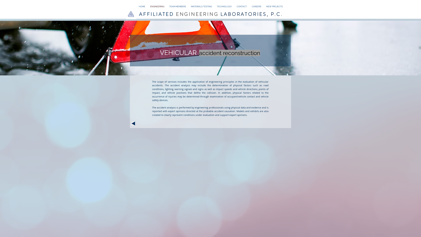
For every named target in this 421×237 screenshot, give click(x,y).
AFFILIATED (211, 14)
